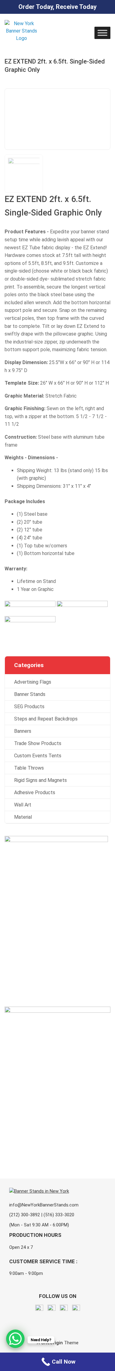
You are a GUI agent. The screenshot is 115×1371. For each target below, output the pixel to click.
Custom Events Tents (37, 756)
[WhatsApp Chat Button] (15, 1339)
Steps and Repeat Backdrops (46, 719)
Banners (22, 731)
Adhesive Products (34, 792)
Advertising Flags (32, 682)
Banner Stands (29, 694)
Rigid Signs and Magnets (40, 780)
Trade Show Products (37, 743)
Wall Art (22, 805)
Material (23, 817)
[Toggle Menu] (102, 33)
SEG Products (29, 706)
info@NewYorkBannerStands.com (44, 1205)
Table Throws (29, 768)
